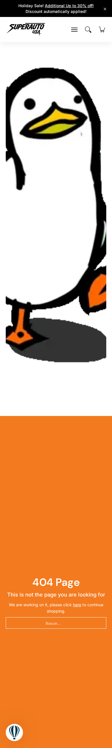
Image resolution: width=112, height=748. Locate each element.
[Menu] (74, 29)
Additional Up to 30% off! (69, 5)
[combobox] (56, 623)
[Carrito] (102, 29)
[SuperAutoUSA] (26, 29)
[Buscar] (88, 29)
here (77, 604)
